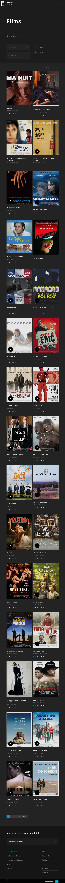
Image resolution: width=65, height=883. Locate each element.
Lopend (41, 47)
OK (57, 881)
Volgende (22, 816)
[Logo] (7, 3)
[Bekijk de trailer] (10, 101)
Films (14, 21)
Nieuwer (55, 67)
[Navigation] (62, 3)
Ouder (48, 67)
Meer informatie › (49, 881)
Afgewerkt (42, 52)
